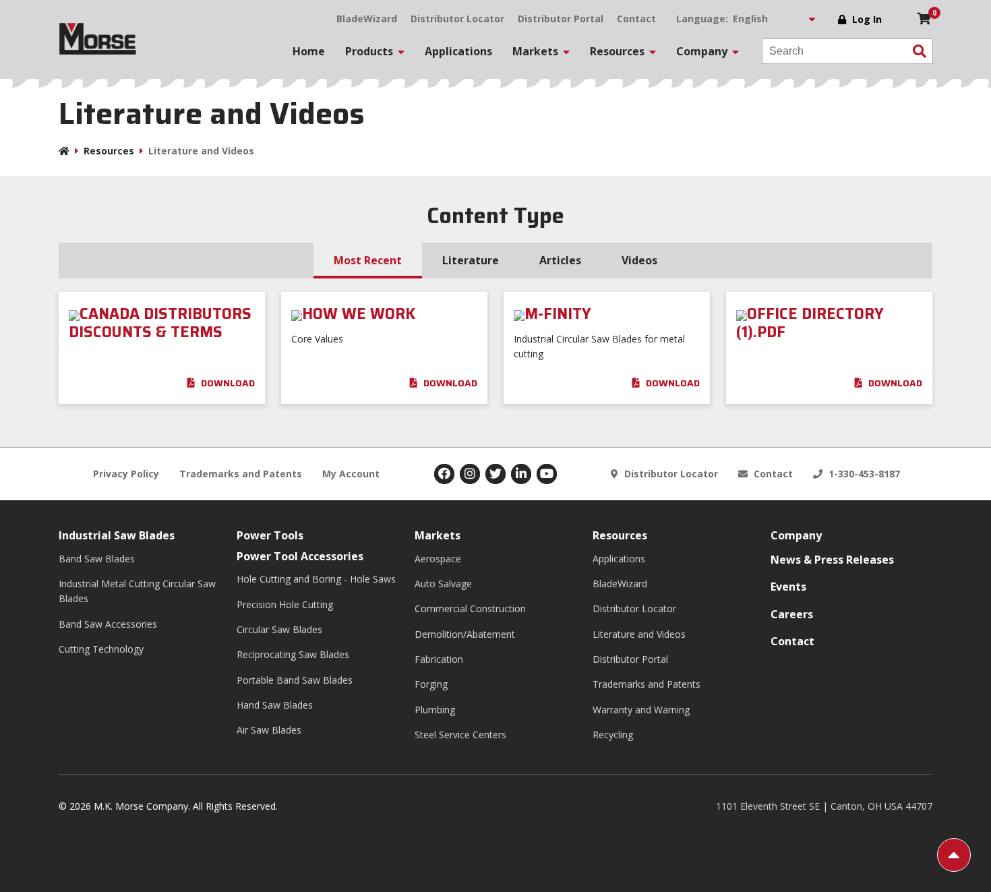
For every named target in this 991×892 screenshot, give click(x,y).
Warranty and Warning (641, 709)
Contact (636, 18)
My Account (351, 473)
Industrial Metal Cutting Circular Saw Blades (137, 591)
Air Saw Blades (269, 729)
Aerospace (438, 558)
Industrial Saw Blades (117, 535)
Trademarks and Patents (240, 473)
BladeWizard (366, 18)
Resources (109, 150)
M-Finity (557, 314)
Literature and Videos (639, 634)
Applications (458, 51)
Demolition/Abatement (465, 634)
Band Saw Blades (97, 558)
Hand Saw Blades (275, 704)
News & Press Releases (832, 559)
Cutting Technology (101, 649)
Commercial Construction (470, 608)
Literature (470, 260)
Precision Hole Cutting (285, 604)
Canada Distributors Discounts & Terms (160, 323)
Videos (639, 260)
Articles (560, 260)
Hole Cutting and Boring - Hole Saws (316, 578)
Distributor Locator (457, 18)
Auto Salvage (443, 583)
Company (796, 535)
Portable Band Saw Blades (295, 680)
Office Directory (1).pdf (810, 323)
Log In (867, 19)
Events (788, 586)
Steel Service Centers (460, 734)
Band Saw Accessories (108, 624)
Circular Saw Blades (279, 629)
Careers (792, 614)
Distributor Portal (560, 18)
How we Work (358, 314)
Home (309, 51)
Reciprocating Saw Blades (293, 654)
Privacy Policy (126, 473)
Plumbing (435, 709)
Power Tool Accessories (300, 556)
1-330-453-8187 (863, 473)
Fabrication (439, 659)
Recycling (613, 734)
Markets (437, 535)
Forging (431, 684)
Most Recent (368, 260)
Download (226, 383)
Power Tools (270, 535)
